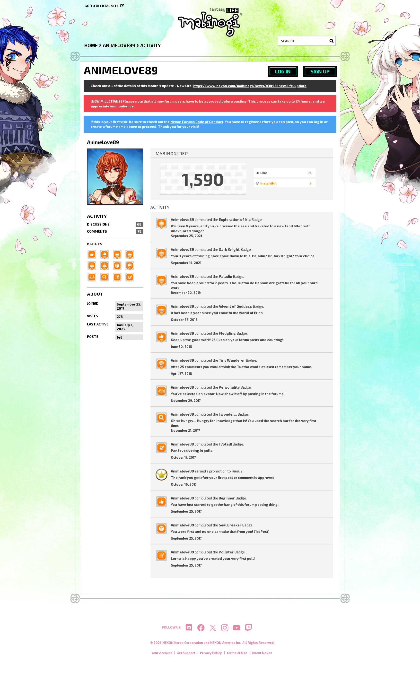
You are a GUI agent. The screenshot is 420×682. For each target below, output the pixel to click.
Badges (94, 244)
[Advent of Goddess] (118, 254)
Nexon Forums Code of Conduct (196, 122)
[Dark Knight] (93, 265)
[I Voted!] (131, 276)
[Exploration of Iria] (106, 265)
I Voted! (225, 444)
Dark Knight (229, 249)
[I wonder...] (106, 276)
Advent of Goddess (235, 306)
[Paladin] (131, 254)
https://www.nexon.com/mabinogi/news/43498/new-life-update (249, 86)
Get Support (186, 653)
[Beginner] (93, 254)
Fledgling (227, 333)
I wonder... (228, 414)
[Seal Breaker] (118, 265)
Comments (114, 231)
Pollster (226, 552)
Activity (97, 216)
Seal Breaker (230, 525)
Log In (283, 71)
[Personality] (93, 276)
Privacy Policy (211, 653)
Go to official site (102, 6)
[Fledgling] (106, 254)
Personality (229, 387)
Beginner (227, 498)
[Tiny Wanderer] (131, 265)
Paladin (225, 276)
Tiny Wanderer (232, 360)
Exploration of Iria (235, 219)
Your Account (161, 653)
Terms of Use (237, 653)
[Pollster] (118, 276)
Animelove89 (182, 219)
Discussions (114, 224)
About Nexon (262, 653)
